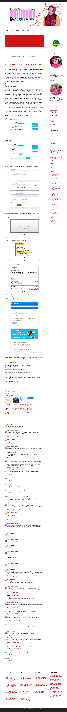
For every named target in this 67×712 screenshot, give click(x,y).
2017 (52, 171)
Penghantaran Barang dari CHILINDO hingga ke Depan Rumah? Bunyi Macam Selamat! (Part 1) (30, 408)
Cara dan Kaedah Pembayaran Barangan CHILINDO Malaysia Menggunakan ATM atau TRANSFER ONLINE (8, 409)
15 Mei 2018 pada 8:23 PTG (12, 566)
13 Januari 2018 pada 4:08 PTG (13, 542)
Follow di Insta (52, 111)
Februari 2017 (54, 213)
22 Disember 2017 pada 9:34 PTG (13, 480)
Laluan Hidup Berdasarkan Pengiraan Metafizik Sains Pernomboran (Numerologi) (40, 692)
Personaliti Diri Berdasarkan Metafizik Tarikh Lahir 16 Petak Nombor (40, 678)
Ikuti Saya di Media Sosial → (55, 105)
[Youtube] (58, 1)
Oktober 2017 (54, 175)
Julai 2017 (54, 208)
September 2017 (55, 176)
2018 (52, 170)
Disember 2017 (54, 172)
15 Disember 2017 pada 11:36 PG (13, 444)
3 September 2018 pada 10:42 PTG (14, 620)
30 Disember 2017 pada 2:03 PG (13, 501)
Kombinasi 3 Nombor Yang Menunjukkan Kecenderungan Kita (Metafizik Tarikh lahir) (41, 685)
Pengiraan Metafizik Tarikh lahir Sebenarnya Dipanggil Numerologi (40, 689)
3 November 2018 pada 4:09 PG (13, 642)
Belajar (12, 30)
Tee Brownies (10, 512)
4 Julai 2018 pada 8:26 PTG (12, 584)
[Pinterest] (59, 1)
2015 (52, 217)
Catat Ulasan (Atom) (12, 666)
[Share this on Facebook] (7, 389)
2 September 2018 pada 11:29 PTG (14, 613)
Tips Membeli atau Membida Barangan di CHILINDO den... (57, 199)
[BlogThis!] (6, 393)
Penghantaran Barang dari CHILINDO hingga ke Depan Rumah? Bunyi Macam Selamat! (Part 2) (16, 408)
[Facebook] (52, 1)
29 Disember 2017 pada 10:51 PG (13, 492)
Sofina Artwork (37, 710)
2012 (52, 221)
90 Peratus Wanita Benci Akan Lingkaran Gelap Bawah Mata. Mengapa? (10, 676)
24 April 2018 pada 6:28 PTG (12, 548)
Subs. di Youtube (53, 110)
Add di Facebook (53, 112)
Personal (52, 120)
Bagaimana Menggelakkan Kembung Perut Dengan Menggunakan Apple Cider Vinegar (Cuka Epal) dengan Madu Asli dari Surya (26, 696)
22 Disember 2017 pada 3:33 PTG (13, 474)
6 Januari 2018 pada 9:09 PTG (13, 520)
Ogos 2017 (54, 178)
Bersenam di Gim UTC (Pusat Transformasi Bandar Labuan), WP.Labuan (25, 676)
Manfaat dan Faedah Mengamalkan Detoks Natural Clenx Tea (25, 682)
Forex (10, 29)
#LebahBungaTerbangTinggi (38, 709)
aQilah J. (9, 439)
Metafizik (17, 30)
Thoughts (52, 121)
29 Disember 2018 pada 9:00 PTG (13, 654)
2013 (52, 220)
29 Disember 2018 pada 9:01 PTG (13, 660)
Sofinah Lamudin (10, 430)
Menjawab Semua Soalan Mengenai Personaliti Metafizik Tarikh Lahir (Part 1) (55, 154)
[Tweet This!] (8, 389)
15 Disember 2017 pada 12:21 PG (13, 436)
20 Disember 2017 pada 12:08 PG (13, 467)
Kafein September (54, 126)
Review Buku (40, 29)
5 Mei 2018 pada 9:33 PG (12, 560)
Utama (6, 29)
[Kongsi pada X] (7, 393)
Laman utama (25, 420)
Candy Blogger (10, 469)
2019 (52, 168)
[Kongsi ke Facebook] (8, 393)
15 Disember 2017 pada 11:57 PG (13, 450)
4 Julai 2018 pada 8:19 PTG (12, 576)
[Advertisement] (25, 41)
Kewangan (52, 29)
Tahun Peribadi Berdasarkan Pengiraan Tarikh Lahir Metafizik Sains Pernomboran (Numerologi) (41, 696)
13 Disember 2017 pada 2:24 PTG (13, 428)
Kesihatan (22, 29)
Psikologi (27, 29)
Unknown (9, 424)
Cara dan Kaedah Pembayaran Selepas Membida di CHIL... (56, 195)
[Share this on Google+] (10, 389)
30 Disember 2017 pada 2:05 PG (13, 509)
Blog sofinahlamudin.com (33, 708)
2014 (52, 218)
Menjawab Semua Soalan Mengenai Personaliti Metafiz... (56, 203)
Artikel (23, 30)
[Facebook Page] (56, 1)
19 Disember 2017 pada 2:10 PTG (13, 457)
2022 (52, 164)
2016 (52, 216)
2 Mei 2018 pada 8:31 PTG (12, 554)
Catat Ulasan (9, 663)
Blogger (41, 708)
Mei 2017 (53, 209)
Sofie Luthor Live (54, 127)
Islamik (46, 29)
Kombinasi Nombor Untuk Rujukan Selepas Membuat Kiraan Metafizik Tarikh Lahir (41, 682)
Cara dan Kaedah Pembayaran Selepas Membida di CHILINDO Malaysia (24, 65)
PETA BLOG (25, 54)
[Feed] (61, 1)
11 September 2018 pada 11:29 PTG (14, 635)
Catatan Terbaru (8, 420)
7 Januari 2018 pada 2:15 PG (12, 530)
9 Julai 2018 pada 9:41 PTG (12, 592)
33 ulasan (13, 391)
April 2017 (54, 210)
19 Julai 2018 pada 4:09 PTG (12, 607)
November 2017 (55, 174)
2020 (52, 167)
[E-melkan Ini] (5, 393)
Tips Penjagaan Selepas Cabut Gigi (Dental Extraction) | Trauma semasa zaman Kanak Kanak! (56, 692)
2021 (52, 166)
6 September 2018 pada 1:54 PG (13, 629)
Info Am (7, 30)
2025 (52, 163)
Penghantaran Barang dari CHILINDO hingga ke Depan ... (56, 188)
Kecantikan (16, 29)
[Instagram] (50, 1)
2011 (52, 222)
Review (28, 30)
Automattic (30, 709)
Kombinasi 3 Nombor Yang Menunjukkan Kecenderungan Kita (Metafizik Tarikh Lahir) (56, 157)
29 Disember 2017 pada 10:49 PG (13, 486)
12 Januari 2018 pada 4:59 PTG (13, 536)
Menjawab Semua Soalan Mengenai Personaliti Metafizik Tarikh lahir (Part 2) (55, 150)
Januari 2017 (54, 214)
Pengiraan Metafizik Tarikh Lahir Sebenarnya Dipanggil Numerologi (55, 146)
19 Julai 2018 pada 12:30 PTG (13, 599)
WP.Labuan (34, 29)
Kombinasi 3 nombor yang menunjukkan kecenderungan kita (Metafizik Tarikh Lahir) (56, 679)
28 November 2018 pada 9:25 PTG (14, 648)
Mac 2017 (53, 212)
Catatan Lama (41, 420)
